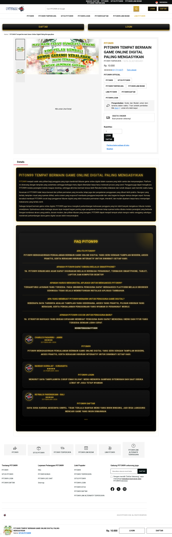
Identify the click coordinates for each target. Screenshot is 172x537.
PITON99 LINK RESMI (133, 1)
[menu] (86, 16)
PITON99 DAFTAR (8, 483)
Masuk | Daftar (92, 1)
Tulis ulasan (131, 70)
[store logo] (15, 8)
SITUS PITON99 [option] (124, 80)
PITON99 (104, 1)
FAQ (39, 470)
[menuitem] (30, 16)
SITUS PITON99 (117, 1)
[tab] (21, 162)
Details (20, 162)
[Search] (136, 8)
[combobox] (92, 9)
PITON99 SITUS (80, 487)
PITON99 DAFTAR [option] (128, 92)
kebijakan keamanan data (131, 479)
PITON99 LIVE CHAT (45, 478)
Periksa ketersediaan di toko (118, 145)
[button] (20, 49)
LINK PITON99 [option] (111, 92)
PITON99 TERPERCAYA (96, 3)
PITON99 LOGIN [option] (112, 98)
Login (152, 9)
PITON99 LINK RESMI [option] (136, 86)
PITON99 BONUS (44, 474)
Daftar (163, 9)
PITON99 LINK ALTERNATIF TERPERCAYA (133, 452)
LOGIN (128, 26)
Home (6, 34)
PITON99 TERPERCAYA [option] (114, 86)
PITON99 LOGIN (7, 478)
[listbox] (129, 89)
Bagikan (110, 149)
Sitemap (41, 483)
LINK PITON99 (110, 452)
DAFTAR (43, 26)
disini (116, 108)
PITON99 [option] (109, 80)
